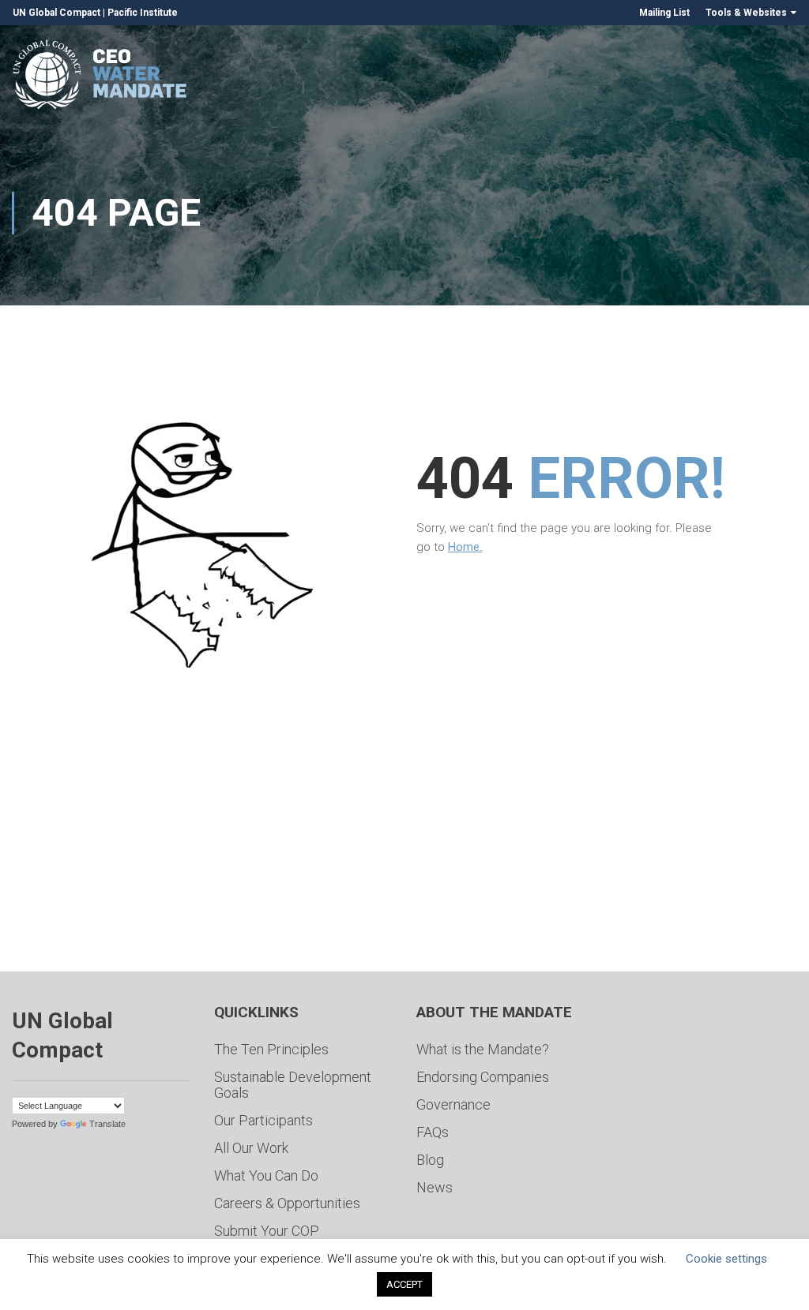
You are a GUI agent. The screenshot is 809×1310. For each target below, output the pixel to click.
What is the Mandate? (482, 1049)
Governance (453, 1104)
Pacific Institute (142, 12)
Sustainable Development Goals (292, 1085)
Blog (430, 1159)
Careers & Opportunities (287, 1203)
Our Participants (263, 1120)
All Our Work (251, 1148)
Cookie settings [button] (726, 1259)
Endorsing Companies (482, 1077)
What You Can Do (266, 1175)
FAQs (432, 1132)
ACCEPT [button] (404, 1284)
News (434, 1187)
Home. (465, 547)
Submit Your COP (266, 1230)
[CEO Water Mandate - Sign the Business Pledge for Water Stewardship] (101, 77)
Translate (107, 1123)
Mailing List (664, 12)
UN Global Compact (56, 12)
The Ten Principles (271, 1049)
